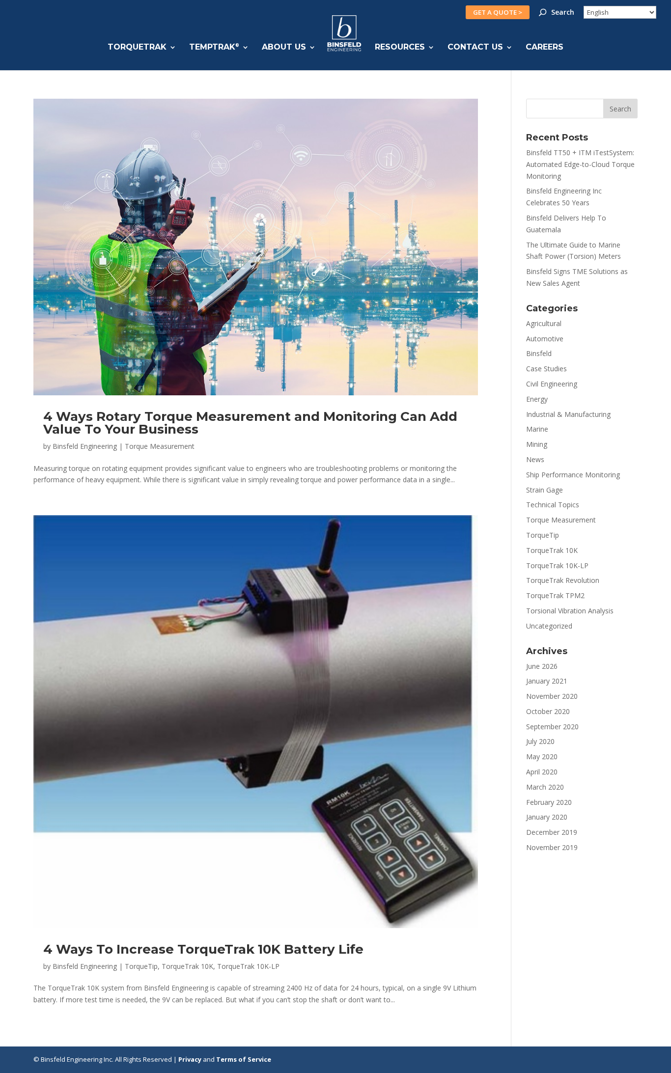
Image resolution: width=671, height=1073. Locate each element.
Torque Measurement (160, 446)
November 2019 (552, 847)
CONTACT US (475, 48)
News (535, 459)
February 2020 (549, 802)
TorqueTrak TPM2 (555, 595)
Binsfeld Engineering (85, 446)
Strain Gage (544, 490)
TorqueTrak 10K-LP (248, 966)
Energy (537, 399)
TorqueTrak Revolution (562, 580)
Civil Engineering (551, 383)
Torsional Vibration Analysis (570, 610)
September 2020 (552, 726)
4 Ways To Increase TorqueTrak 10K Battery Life (203, 949)
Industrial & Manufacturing (568, 414)
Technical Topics (552, 504)
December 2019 (551, 832)
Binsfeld (539, 353)
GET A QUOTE (497, 12)
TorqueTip (141, 966)
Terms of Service (243, 1059)
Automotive (544, 338)
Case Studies (546, 368)
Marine (537, 429)
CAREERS (544, 48)
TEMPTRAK (214, 48)
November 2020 (552, 696)
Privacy (189, 1059)
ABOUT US (284, 48)
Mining (536, 444)
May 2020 (542, 756)
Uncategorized (549, 626)
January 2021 (546, 681)
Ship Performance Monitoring (573, 474)
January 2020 (546, 817)
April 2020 (542, 771)
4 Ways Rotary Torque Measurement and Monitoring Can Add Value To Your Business (250, 423)
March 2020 (545, 787)
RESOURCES (400, 48)
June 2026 (542, 666)
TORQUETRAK (137, 48)
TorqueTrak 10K (187, 966)
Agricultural (543, 323)
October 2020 (548, 711)
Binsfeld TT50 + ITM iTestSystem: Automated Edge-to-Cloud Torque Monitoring (580, 164)
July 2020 (540, 741)
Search (562, 13)
